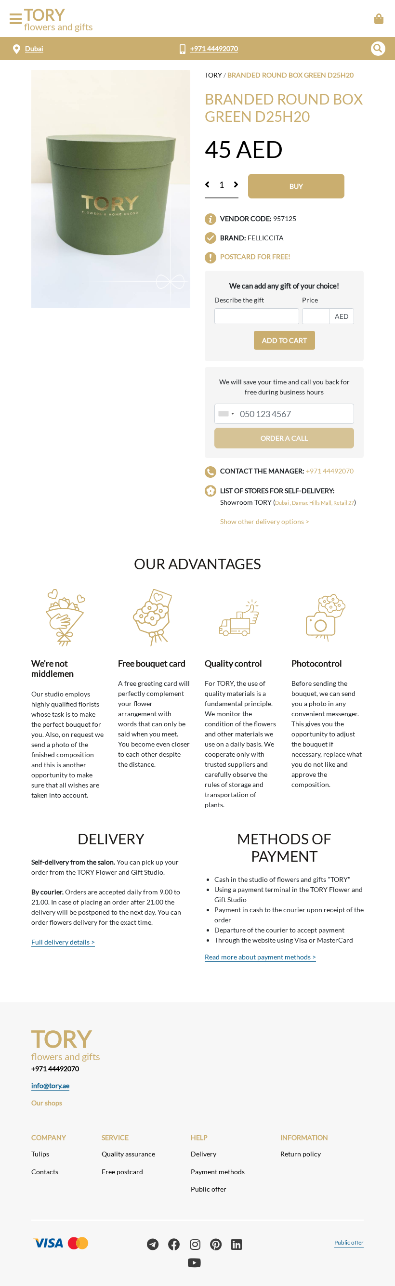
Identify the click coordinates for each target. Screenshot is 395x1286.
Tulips (40, 1154)
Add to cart (284, 340)
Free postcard (122, 1172)
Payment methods (218, 1172)
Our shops (46, 1103)
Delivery (203, 1154)
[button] (378, 48)
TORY (213, 75)
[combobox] (226, 413)
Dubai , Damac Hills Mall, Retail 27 (314, 502)
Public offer (208, 1189)
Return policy (300, 1154)
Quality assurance (128, 1154)
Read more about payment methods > (260, 957)
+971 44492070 (214, 48)
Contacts (44, 1172)
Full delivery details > (63, 942)
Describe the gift (239, 300)
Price (310, 300)
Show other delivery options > (264, 521)
